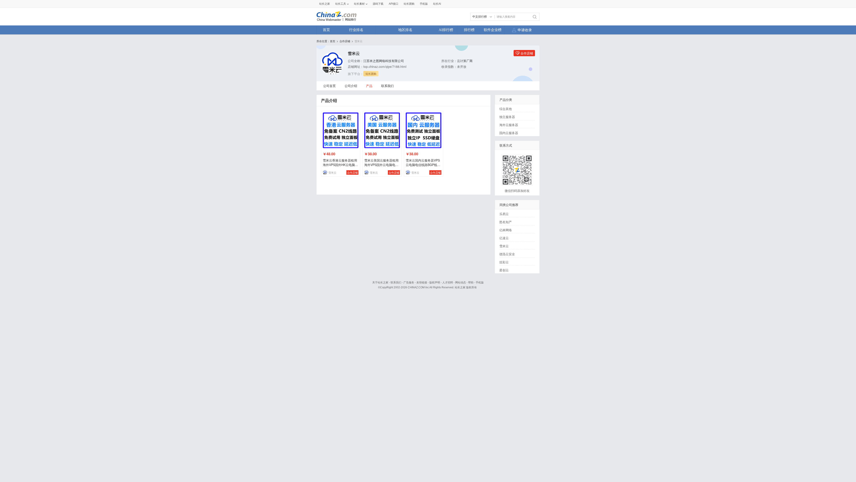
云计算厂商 (465, 60)
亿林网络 (505, 230)
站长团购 (409, 3)
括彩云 (504, 262)
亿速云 (504, 238)
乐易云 (504, 214)
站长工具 (340, 3)
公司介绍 (351, 85)
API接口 (393, 3)
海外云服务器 (508, 125)
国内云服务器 (508, 133)
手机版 (480, 282)
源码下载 (378, 3)
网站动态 (460, 282)
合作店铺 (345, 41)
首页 (326, 30)
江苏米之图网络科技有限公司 (383, 60)
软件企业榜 (493, 30)
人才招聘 (447, 282)
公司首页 (329, 85)
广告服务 (408, 282)
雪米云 (358, 41)
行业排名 (356, 30)
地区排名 (405, 30)
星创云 (504, 270)
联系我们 (387, 85)
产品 (369, 85)
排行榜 (469, 30)
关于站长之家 (380, 282)
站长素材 (359, 3)
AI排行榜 (446, 30)
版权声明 (434, 282)
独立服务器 (507, 116)
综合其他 (505, 108)
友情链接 (421, 282)
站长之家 (324, 3)
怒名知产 (505, 222)
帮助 (470, 282)
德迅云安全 (507, 254)
